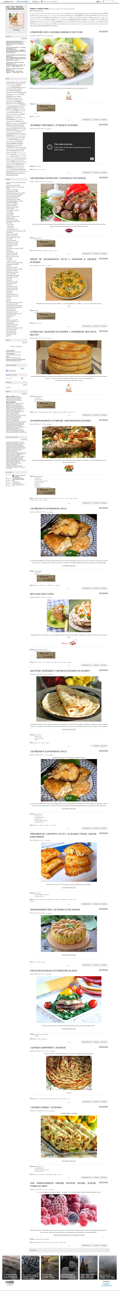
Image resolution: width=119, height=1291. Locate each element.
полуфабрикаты (11, 229)
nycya (23, 448)
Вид (100, 2)
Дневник (103, 31)
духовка (9, 96)
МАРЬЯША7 (19, 425)
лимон (75, 498)
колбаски (46, 250)
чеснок (50, 250)
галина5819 (9, 419)
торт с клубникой (14, 158)
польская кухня (10, 315)
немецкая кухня (10, 270)
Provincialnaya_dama (18, 411)
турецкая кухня (10, 310)
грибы (21, 94)
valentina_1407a (17, 450)
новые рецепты (10, 197)
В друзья (17, 30)
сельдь (8, 145)
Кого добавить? (20, 403)
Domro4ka (19, 397)
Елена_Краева (10, 421)
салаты (19, 141)
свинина (13, 143)
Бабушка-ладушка (11, 399)
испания (15, 103)
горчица (41, 585)
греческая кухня (10, 267)
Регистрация (21, 1)
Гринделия (9, 455)
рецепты (8, 387)
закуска (35, 662)
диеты (7, 246)
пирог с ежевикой (21, 130)
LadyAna (12, 443)
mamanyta (14, 448)
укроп (45, 499)
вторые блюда (10, 240)
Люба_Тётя (18, 460)
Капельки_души (19, 457)
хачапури (9, 166)
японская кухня (10, 283)
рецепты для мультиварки (13, 262)
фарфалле (8, 161)
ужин (7, 335)
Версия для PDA (106, 1283)
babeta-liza (9, 404)
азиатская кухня (10, 219)
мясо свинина (14, 123)
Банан (10, 85)
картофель (12, 107)
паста (12, 128)
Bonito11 (15, 442)
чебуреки (9, 167)
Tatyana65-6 (9, 447)
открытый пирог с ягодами (35, 19)
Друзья (13, 6)
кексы (22, 107)
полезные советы (11, 207)
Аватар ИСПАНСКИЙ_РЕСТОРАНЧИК (16, 20)
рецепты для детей (11, 256)
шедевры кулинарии (11, 221)
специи (8, 152)
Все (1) (25, 384)
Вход (27, 1)
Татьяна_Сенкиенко (11, 465)
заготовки (8, 251)
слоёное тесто (11, 261)
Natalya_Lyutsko (17, 410)
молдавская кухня (11, 277)
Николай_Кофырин (11, 397)
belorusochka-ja (16, 404)
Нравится (96, 119)
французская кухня (11, 216)
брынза (35, 323)
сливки (16, 147)
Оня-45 (8, 431)
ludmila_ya (9, 408)
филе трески (13, 163)
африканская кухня (11, 312)
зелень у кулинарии (42, 1038)
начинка (23, 123)
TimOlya (20, 415)
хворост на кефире (20, 166)
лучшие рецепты (10, 191)
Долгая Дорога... (10, 353)
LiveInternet (9, 2)
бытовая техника (10, 288)
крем (23, 114)
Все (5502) (24, 439)
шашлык (22, 169)
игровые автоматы (11, 264)
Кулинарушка (9, 424)
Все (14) (25, 342)
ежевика (14, 96)
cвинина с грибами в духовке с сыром (55, 13)
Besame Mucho (10, 350)
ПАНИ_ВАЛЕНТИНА (15, 431)
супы (7, 297)
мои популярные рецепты (13, 194)
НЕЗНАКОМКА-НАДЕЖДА (13, 428)
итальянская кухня (11, 210)
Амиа (15, 417)
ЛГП (23, 424)
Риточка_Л (9, 400)
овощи (16, 125)
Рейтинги (36, 1)
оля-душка (20, 429)
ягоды (52, 1242)
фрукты (48, 1242)
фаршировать (46, 498)
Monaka (15, 444)
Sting (7, 356)
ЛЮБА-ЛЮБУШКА (11, 425)
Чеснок (18, 85)
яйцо (16, 175)
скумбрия (10, 147)
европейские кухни (11, 185)
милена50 (8, 427)
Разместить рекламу (106, 1285)
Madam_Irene (21, 408)
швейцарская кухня (11, 296)
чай (7, 318)
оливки (7, 126)
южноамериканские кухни (13, 313)
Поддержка (97, 1)
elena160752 (22, 447)
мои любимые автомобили (13, 307)
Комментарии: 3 (17, 351)
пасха (16, 128)
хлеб (34, 961)
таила (22, 431)
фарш (13, 161)
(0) (25, 41)
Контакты (106, 1284)
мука (52, 662)
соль (60, 498)
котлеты (11, 112)
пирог (15, 130)
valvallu (24, 415)
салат (16, 139)
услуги (7, 299)
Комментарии (19, 6)
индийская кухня (10, 326)
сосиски (69, 411)
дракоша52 (16, 419)
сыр (15, 152)
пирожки (9, 134)
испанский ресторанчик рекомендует (16, 182)
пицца (15, 134)
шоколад (9, 173)
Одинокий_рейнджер (11, 429)
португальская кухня (11, 321)
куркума (14, 117)
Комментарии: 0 (17, 357)
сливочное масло (22, 147)
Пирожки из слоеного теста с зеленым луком (44, 899)
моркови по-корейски (10, 121)
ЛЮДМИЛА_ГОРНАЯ (17, 459)
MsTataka (18, 399)
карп (7, 107)
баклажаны (16, 87)
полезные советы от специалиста (15, 187)
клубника (14, 109)
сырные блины (41, 1174)
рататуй (19, 135)
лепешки (18, 117)
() (90, 119)
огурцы (21, 125)
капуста (23, 105)
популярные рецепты (12, 196)
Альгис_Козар (9, 417)
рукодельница (10, 308)
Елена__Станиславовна (12, 420)
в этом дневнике (11, 370)
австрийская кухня (11, 272)
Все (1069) (24, 38)
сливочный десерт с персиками (13, 148)
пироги (18, 132)
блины (12, 90)
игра (7, 265)
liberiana (8, 407)
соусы (22, 150)
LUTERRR (14, 408)
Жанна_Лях (9, 456)
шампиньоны (14, 169)
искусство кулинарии (11, 237)
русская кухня (9, 205)
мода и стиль (9, 273)
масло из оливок (19, 119)
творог (13, 154)
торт (17, 157)
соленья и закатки (11, 320)
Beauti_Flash (9, 442)
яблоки (8, 175)
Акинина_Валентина (15, 416)
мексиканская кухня (11, 275)
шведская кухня (10, 286)
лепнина (23, 117)
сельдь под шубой (16, 145)
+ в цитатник (50, 35)
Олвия (15, 463)
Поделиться (103, 119)
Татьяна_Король (10, 432)
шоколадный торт (19, 173)
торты (20, 158)
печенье (9, 130)
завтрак (19, 96)
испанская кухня (10, 189)
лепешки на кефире (43, 411)
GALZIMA (17, 396)
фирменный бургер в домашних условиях (70, 23)
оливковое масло (13, 126)
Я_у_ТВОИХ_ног (22, 432)
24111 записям (55, 8)
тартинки (19, 152)
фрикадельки (19, 164)
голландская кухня (11, 304)
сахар (8, 143)
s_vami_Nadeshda (15, 412)
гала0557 (19, 465)
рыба (11, 139)
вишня (19, 92)
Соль (14, 85)
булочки (18, 90)
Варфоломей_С (20, 454)
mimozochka (9, 410)
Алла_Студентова (17, 400)
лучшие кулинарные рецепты (14, 193)
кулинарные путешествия (13, 269)
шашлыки (9, 171)
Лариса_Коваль (17, 424)
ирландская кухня (11, 281)
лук (7, 119)
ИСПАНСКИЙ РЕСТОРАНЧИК (7, 9)
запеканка (9, 98)
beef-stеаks (8, 83)
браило (19, 417)
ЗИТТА (16, 421)
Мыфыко (23, 460)
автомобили (9, 323)
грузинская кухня (10, 245)
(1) (13, 70)
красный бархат (17, 114)
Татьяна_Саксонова (11, 464)
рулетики (22, 137)
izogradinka (20, 406)
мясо (8, 123)
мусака (22, 121)
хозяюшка (8, 218)
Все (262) (24, 393)
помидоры (10, 136)
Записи (8, 6)
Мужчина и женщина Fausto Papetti (15, 359)
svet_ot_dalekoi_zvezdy (12, 414)
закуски (8, 258)
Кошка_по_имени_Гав (18, 423)
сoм (34, 116)
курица (9, 117)
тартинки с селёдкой (95, 21)
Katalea (8, 443)
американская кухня (11, 324)
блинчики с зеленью (53, 1098)
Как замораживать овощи (39, 1242)
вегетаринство (10, 331)
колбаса (16, 110)
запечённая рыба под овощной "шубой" (51, 15)
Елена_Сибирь (16, 455)
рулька (7, 139)
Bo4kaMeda (9, 406)
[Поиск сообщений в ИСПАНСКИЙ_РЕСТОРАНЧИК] (22, 368)
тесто (12, 157)
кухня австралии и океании (13, 305)
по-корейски (22, 134)
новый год (9, 125)
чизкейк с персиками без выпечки (101, 23)
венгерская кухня (10, 329)
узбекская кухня (10, 334)
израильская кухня (11, 242)
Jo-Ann (22, 442)
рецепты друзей (10, 203)
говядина (9, 94)
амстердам (8, 87)
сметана (13, 150)
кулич (7, 115)
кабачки (20, 103)
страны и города (10, 234)
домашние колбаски (37, 250)
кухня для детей (10, 254)
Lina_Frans (22, 443)
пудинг (15, 135)
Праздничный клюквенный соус (15, 41)
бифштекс (23, 87)
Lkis (22, 407)
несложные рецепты (11, 199)
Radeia (8, 412)
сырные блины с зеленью (51, 1174)
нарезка (19, 123)
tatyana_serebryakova (11, 415)
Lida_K (17, 443)
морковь (18, 121)
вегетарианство (10, 332)
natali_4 (20, 448)
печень (24, 128)
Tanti (22, 446)
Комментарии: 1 (17, 354)
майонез (12, 119)
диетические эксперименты (13, 248)
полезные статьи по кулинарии (14, 231)
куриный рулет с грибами (15, 115)
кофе (16, 112)
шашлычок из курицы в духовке (19, 171)
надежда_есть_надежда (18, 427)
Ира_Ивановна (22, 421)
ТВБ (16, 432)
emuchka (15, 406)
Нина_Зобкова (10, 463)
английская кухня (10, 253)
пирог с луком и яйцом (11, 131)
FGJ (19, 442)
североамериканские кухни (13, 302)
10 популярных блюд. (12, 82)
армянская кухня (10, 294)
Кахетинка (9, 423)
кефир (8, 109)
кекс (19, 107)
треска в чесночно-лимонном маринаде (15, 159)
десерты (8, 208)
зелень (16, 99)
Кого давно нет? (10, 403)
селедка (20, 143)
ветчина (14, 92)
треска (24, 158)
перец (20, 128)
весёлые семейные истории (13, 327)
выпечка (8, 213)
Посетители (18, 483)
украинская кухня (10, 243)
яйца (13, 175)
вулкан (24, 92)
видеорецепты (10, 235)
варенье (8, 92)
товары (8, 280)
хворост (14, 166)
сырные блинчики (43, 1098)
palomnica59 (9, 411)
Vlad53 (8, 416)
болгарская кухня (10, 289)
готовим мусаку (15, 94)
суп (12, 152)
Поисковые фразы (20, 484)
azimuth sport (22, 82)
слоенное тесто (64, 899)
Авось (44, 1)
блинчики (35, 1098)
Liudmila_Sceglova (16, 407)
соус (18, 150)
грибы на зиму (63, 1242)
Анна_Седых (22, 452)
